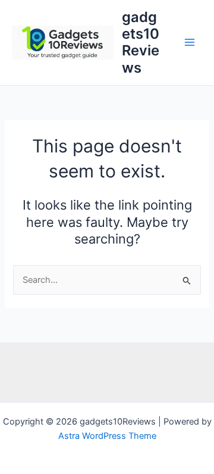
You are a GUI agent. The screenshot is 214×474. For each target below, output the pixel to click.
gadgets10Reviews (140, 42)
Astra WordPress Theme (107, 436)
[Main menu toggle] (189, 42)
